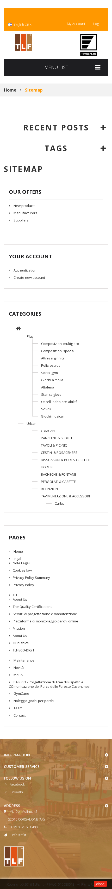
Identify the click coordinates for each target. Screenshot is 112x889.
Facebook (17, 784)
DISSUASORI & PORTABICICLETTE (66, 459)
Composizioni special (57, 351)
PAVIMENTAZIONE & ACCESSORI (65, 496)
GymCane (21, 693)
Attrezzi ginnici (52, 358)
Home (18, 551)
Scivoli (46, 409)
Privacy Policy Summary (31, 577)
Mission (19, 628)
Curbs (59, 503)
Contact (19, 715)
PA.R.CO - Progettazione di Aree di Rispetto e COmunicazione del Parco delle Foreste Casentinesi (49, 684)
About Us (20, 599)
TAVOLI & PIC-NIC (54, 445)
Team (17, 708)
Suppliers (21, 220)
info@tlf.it (18, 834)
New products (24, 205)
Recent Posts (56, 127)
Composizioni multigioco (60, 343)
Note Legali (21, 563)
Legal (17, 558)
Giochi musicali (52, 416)
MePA (18, 674)
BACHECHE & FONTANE (58, 474)
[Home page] (18, 329)
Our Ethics (21, 643)
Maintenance (23, 660)
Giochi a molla (52, 380)
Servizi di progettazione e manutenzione (45, 614)
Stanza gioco (51, 394)
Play (30, 336)
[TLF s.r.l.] (23, 42)
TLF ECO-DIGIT (23, 650)
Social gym (49, 372)
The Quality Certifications (32, 606)
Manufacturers (25, 213)
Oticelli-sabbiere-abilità (59, 401)
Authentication (24, 270)
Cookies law (22, 570)
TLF (15, 595)
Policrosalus (50, 365)
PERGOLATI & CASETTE (58, 481)
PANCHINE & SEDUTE (57, 438)
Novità (18, 667)
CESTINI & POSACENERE (59, 452)
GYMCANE (49, 430)
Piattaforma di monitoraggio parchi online (45, 621)
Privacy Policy (23, 584)
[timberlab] (88, 44)
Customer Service (22, 766)
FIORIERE (47, 467)
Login (97, 23)
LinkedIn (16, 792)
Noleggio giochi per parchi (33, 700)
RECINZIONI (50, 489)
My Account (76, 23)
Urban (31, 423)
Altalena (47, 387)
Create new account (29, 277)
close (100, 884)
